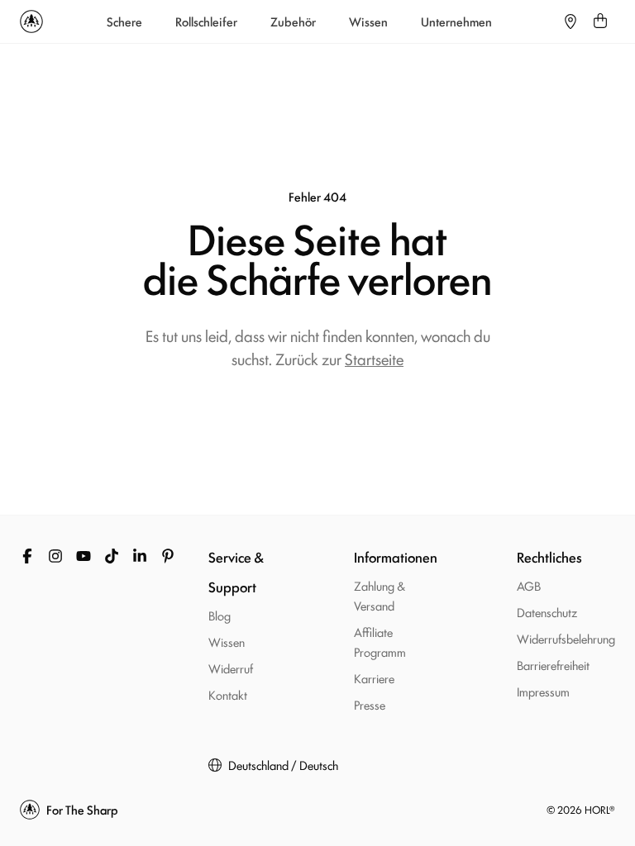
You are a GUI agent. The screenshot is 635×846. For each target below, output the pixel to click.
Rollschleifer (206, 21)
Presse (369, 704)
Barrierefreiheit (553, 664)
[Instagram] (55, 556)
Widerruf (230, 668)
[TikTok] (112, 556)
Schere (124, 21)
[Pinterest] (168, 556)
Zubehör (293, 21)
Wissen (368, 21)
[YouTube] (83, 556)
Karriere (374, 678)
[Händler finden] (570, 21)
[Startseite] (31, 21)
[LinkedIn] (140, 556)
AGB (529, 585)
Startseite (374, 358)
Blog (219, 615)
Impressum (543, 691)
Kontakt (227, 694)
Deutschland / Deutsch (283, 765)
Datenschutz (547, 611)
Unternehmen (456, 21)
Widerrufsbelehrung (566, 638)
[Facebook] (27, 556)
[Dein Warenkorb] (600, 21)
